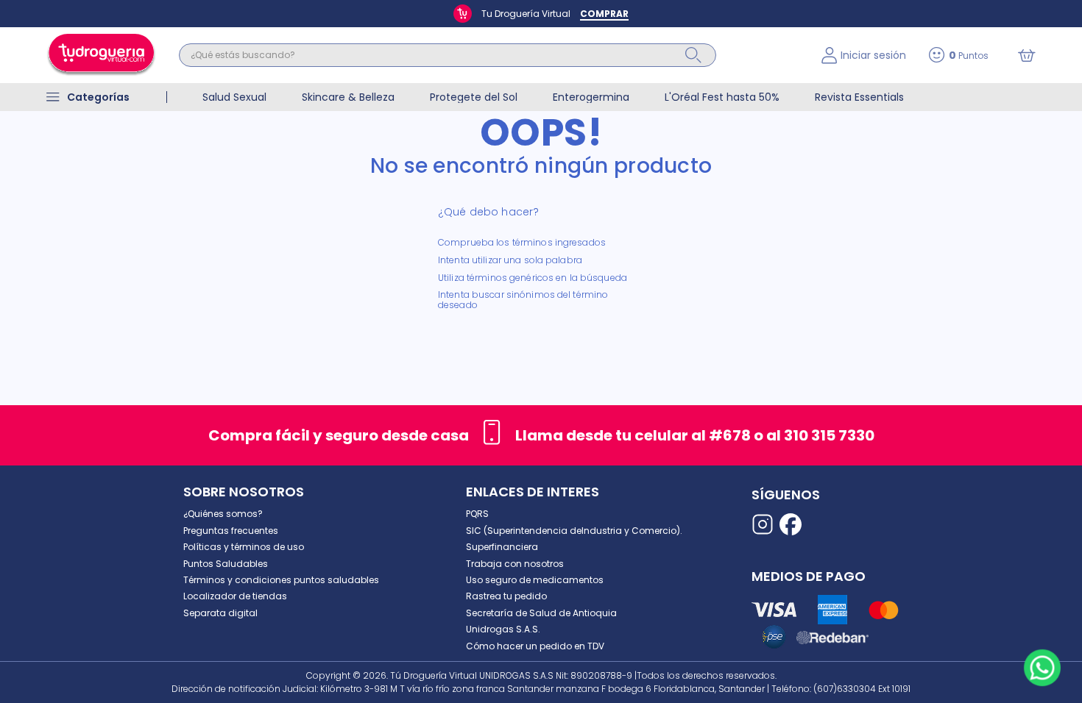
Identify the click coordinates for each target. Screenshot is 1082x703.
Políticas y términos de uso (243, 546)
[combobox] (489, 55)
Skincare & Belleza (348, 97)
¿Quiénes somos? (223, 513)
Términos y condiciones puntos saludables (281, 580)
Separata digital (220, 613)
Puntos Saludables (225, 563)
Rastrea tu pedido (506, 596)
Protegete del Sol (473, 97)
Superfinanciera (502, 546)
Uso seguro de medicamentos (535, 580)
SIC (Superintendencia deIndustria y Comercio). (574, 530)
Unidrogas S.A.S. (503, 629)
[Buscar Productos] (693, 55)
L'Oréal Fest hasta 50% (722, 97)
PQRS (477, 513)
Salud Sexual (234, 97)
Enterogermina (591, 97)
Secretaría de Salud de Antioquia (541, 613)
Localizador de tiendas (235, 596)
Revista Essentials (859, 97)
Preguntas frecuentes (230, 530)
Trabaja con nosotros (515, 563)
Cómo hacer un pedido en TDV (535, 646)
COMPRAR (604, 13)
